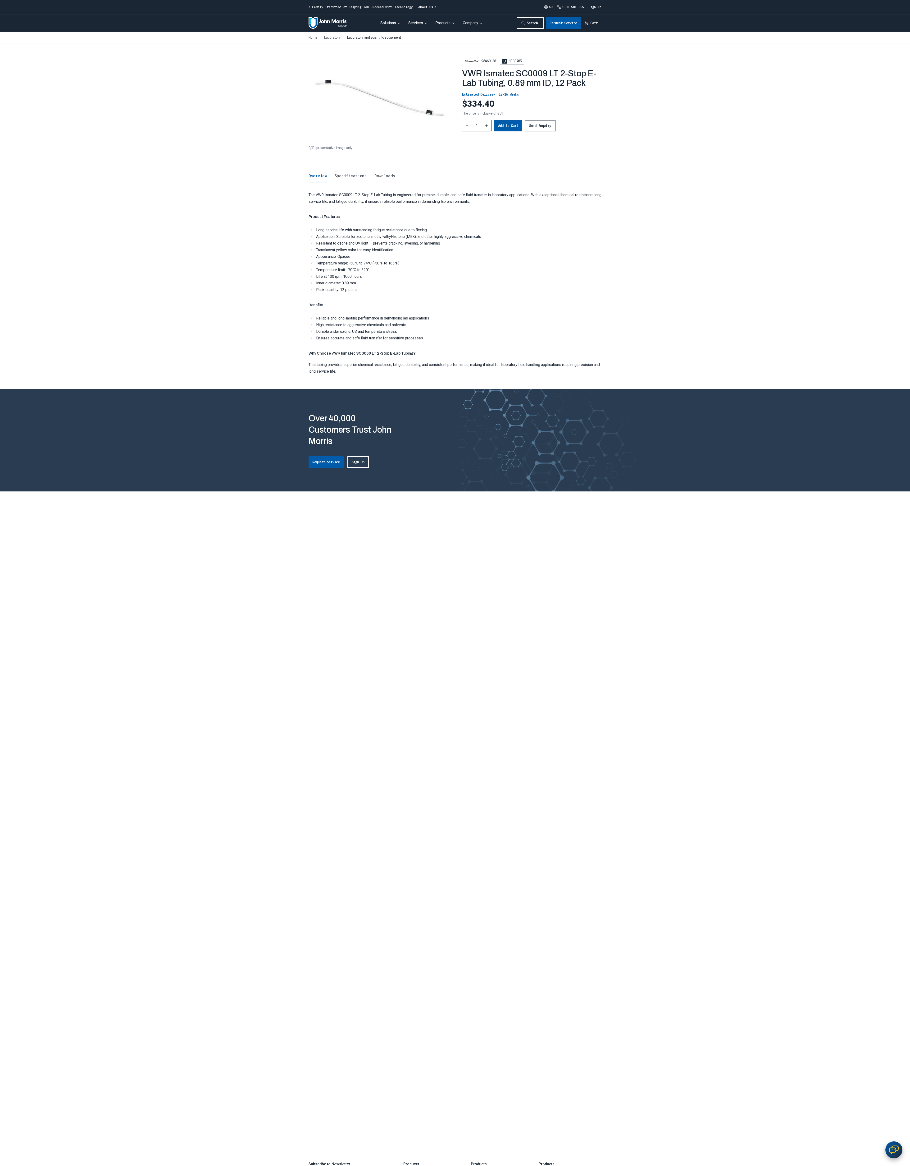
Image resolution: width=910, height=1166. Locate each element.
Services (415, 23)
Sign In (595, 7)
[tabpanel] (455, 278)
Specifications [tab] (351, 175)
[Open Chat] (893, 1149)
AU (550, 7)
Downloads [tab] (384, 175)
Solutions (388, 23)
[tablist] (455, 176)
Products (442, 23)
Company (470, 23)
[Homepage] (328, 23)
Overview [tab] (318, 175)
